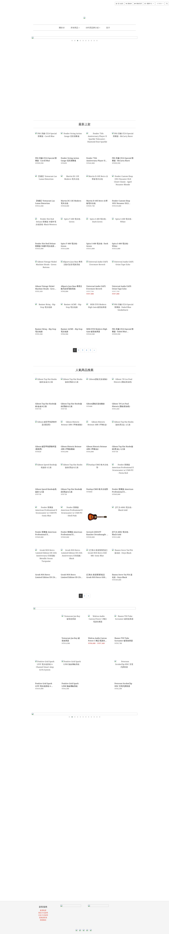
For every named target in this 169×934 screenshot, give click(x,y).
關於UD (61, 27)
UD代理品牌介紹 (92, 27)
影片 (108, 27)
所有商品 (74, 27)
